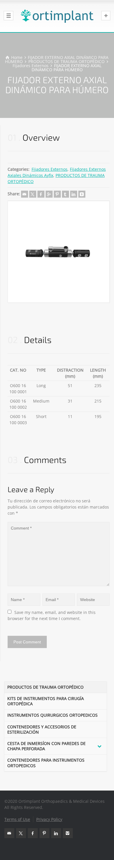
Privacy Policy (49, 819)
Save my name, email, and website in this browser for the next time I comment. (52, 615)
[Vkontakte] (81, 194)
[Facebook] (40, 194)
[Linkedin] (73, 194)
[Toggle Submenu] (99, 746)
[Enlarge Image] (58, 252)
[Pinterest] (57, 194)
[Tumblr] (65, 194)
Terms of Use (17, 819)
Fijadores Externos (50, 169)
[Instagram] (68, 833)
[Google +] (49, 194)
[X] (32, 194)
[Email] (24, 194)
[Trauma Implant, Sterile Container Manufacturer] (57, 16)
